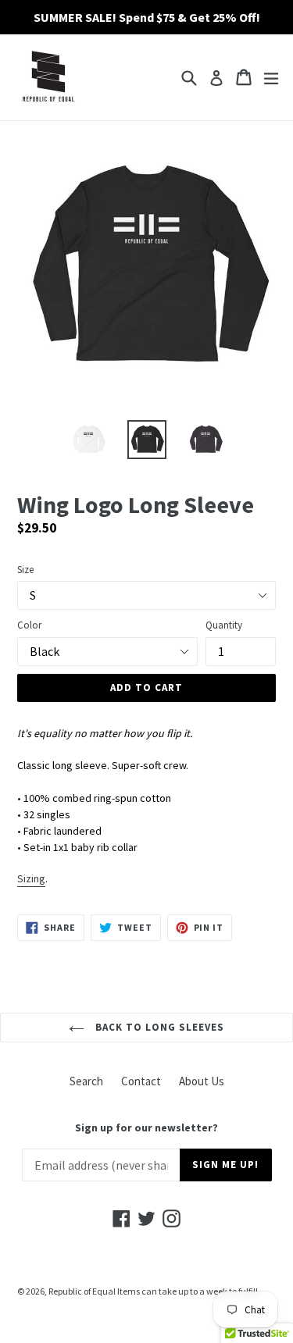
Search (86, 1081)
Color (29, 625)
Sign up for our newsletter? (146, 1128)
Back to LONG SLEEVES (158, 1027)
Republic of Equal (82, 1291)
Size (25, 569)
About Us (201, 1081)
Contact (141, 1081)
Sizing (31, 878)
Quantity (223, 625)
